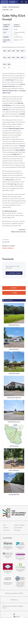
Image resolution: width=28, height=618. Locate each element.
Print (15, 288)
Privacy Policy (17, 530)
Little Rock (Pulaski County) (9, 91)
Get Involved (6, 530)
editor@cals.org (14, 600)
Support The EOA (18, 527)
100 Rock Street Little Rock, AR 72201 (14, 593)
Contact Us (5, 527)
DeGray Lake (9, 180)
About (4, 525)
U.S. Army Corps (12, 184)
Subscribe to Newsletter (19, 525)
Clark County (10, 80)
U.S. (12, 154)
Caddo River (5, 109)
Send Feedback (9, 248)
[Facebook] (14, 614)
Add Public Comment (15, 273)
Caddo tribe (20, 103)
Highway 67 (16, 154)
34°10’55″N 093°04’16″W (17, 25)
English (18, 616)
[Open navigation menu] (26, 2)
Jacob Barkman (6, 105)
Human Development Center (16, 128)
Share (15, 293)
